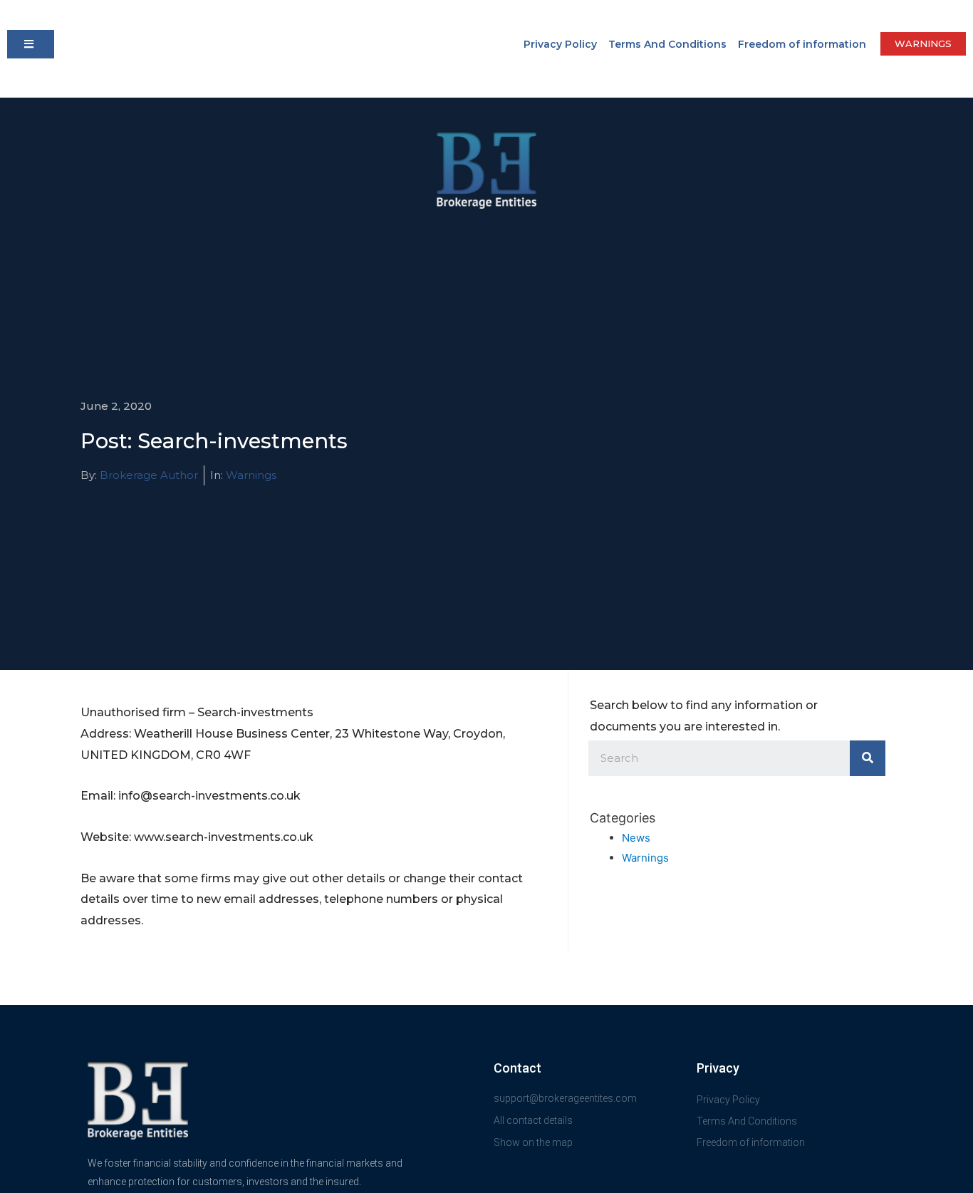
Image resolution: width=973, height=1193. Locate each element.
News (636, 838)
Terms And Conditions (667, 44)
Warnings (251, 475)
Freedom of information (802, 44)
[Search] (867, 758)
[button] (30, 44)
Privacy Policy (560, 44)
